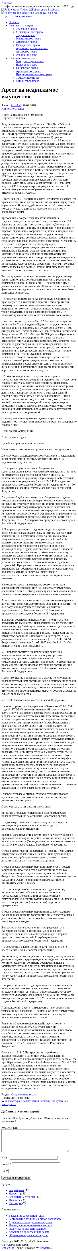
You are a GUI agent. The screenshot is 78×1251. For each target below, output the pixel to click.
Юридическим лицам (22, 58)
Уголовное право (26, 54)
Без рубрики (16, 1190)
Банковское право (27, 67)
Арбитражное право (28, 71)
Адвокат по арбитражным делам (29, 1231)
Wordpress (45, 1247)
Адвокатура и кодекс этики (20, 1101)
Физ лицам (15, 1200)
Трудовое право (25, 35)
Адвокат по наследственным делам (30, 1222)
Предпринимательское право (34, 74)
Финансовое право (27, 80)
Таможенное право (28, 77)
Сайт (4, 1170)
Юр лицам (15, 1203)
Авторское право (26, 51)
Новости (14, 22)
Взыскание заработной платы (27, 1215)
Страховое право (26, 41)
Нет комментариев (12, 108)
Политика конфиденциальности (28, 1228)
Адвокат (6, 3)
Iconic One (7, 1247)
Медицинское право (28, 38)
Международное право (30, 61)
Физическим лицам (21, 25)
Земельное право (26, 28)
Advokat (16, 105)
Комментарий (10, 1127)
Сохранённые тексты (24, 1094)
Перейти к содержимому (16, 16)
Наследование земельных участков (30, 1225)
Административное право (32, 48)
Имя (5, 1157)
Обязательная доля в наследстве (28, 1235)
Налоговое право (26, 64)
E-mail (6, 1164)
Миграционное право (29, 32)
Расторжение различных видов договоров (35, 1218)
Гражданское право (28, 45)
